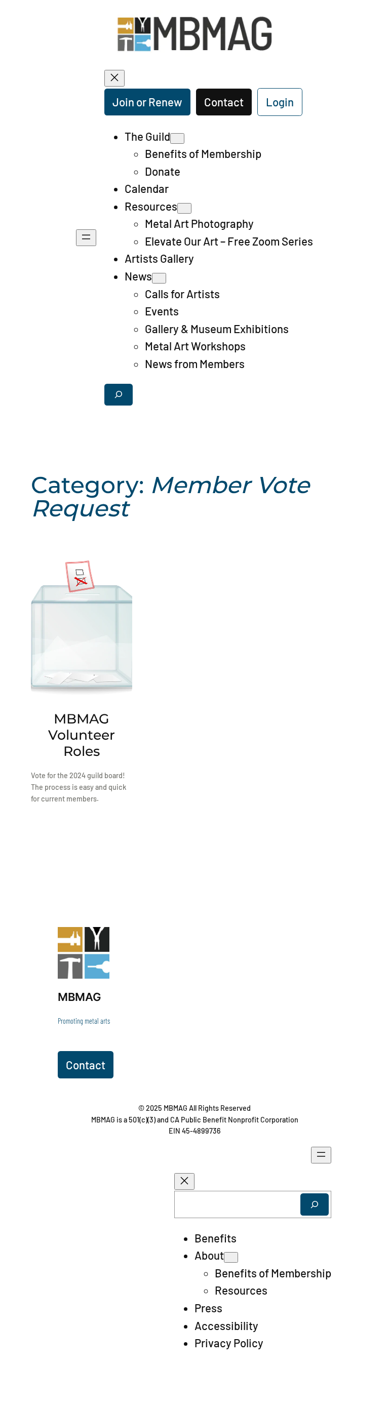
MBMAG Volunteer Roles (81, 735)
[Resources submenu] (184, 208)
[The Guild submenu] (177, 138)
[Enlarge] (96, 940)
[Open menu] (86, 237)
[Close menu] (114, 78)
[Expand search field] (118, 395)
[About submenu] (231, 1257)
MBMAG (79, 996)
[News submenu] (159, 278)
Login (280, 101)
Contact (224, 101)
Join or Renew (147, 101)
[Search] (314, 1204)
